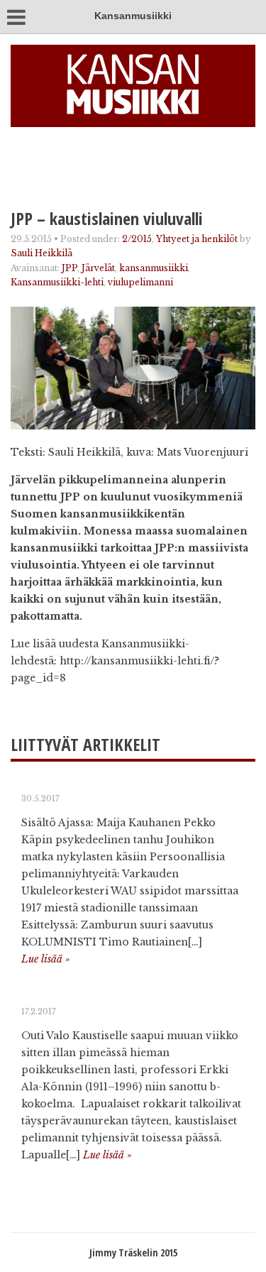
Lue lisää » (45, 959)
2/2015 (137, 239)
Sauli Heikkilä (41, 253)
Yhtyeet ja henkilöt (197, 239)
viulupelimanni (140, 282)
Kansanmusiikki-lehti (57, 282)
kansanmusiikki (153, 268)
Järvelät (98, 268)
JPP (69, 268)
